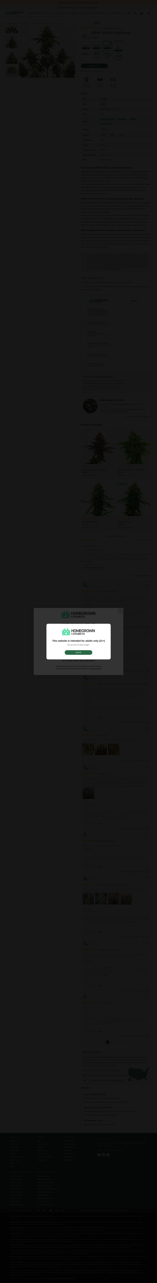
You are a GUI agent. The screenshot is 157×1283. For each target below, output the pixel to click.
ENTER (78, 652)
